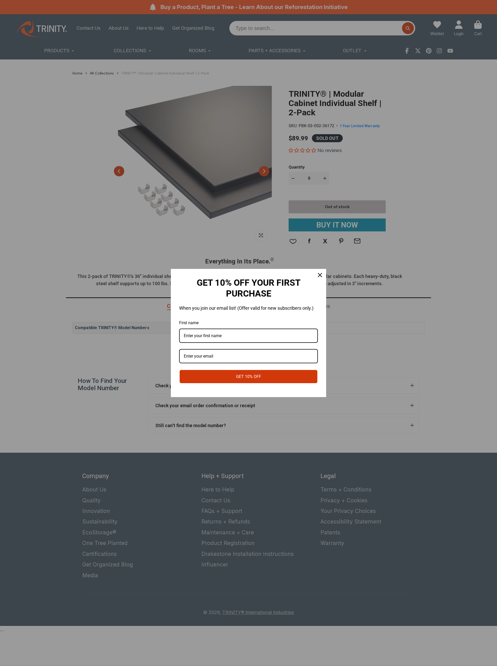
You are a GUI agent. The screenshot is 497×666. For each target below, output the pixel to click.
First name (189, 322)
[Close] (320, 275)
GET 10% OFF (248, 376)
